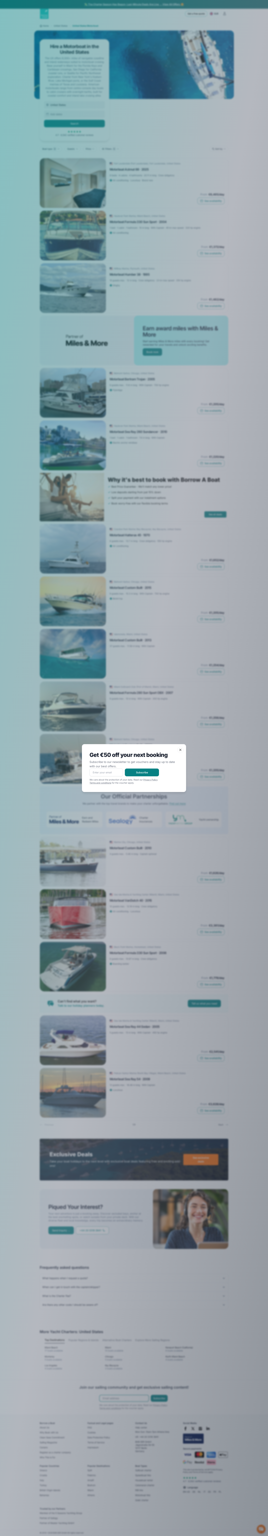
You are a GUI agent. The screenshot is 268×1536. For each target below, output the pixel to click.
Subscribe (142, 772)
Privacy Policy (150, 779)
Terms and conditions (100, 782)
